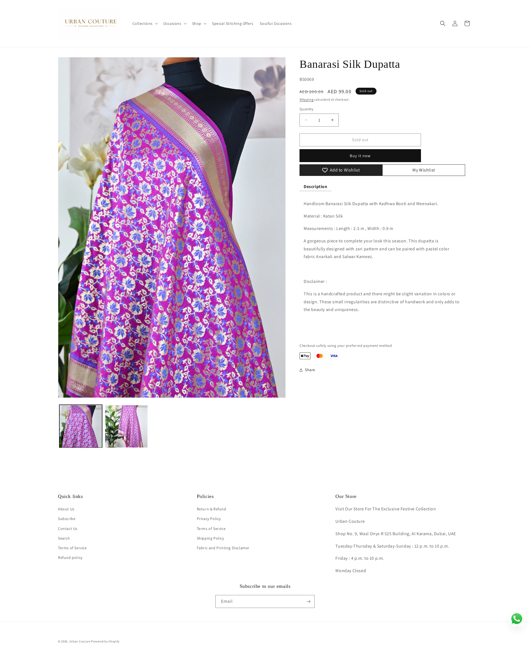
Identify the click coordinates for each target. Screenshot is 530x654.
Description (315, 186)
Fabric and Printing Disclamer (223, 547)
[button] (144, 23)
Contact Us (68, 528)
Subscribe (66, 518)
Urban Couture (80, 641)
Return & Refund (211, 508)
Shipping (307, 99)
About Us (66, 508)
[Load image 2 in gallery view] (126, 426)
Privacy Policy (209, 518)
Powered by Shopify (105, 641)
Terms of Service (72, 547)
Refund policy (70, 557)
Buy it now (360, 155)
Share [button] (310, 369)
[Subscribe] (308, 601)
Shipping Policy (210, 537)
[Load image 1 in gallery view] (80, 426)
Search (64, 537)
